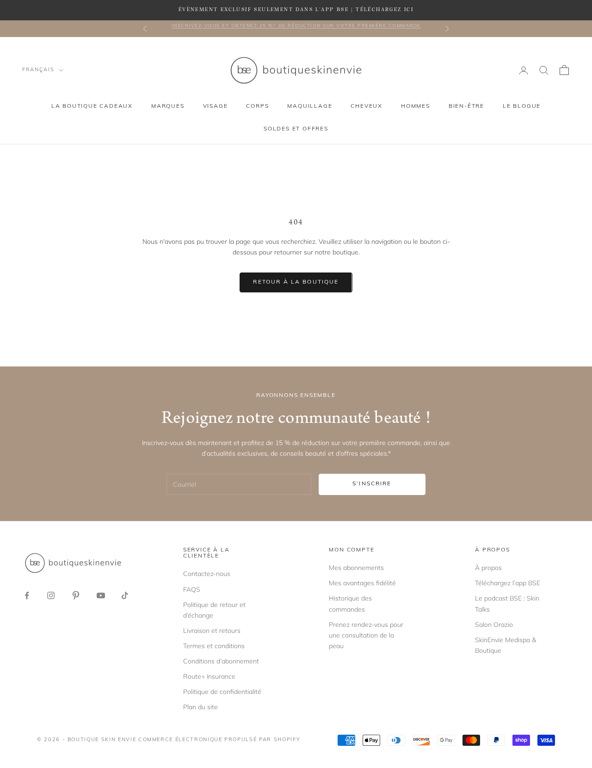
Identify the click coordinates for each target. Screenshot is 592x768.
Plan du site (200, 707)
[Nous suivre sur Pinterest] (75, 595)
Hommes (415, 106)
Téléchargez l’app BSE (507, 583)
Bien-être (466, 106)
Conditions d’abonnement (221, 661)
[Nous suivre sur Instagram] (51, 595)
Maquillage (309, 106)
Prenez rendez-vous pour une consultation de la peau (366, 635)
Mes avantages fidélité (362, 583)
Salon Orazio (494, 624)
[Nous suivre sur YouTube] (100, 595)
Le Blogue (522, 106)
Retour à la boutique (296, 282)
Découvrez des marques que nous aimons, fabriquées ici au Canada (296, 28)
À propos (488, 568)
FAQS (191, 589)
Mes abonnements (356, 568)
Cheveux (366, 106)
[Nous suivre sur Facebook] (26, 595)
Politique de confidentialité (222, 691)
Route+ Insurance (209, 676)
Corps (257, 106)
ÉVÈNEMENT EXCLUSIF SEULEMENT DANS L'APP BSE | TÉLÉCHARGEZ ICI (296, 9)
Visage (215, 106)
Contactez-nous (206, 574)
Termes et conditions (214, 646)
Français (38, 70)
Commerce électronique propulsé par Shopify (219, 740)
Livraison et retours (211, 630)
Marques (168, 106)
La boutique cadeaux (92, 106)
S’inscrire (372, 484)
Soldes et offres (296, 129)
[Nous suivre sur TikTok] (125, 595)
